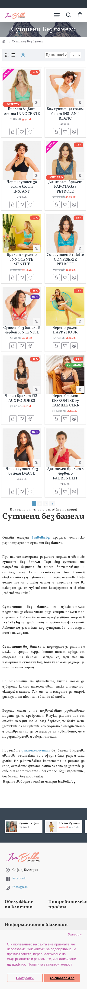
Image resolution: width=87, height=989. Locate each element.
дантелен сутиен (35, 750)
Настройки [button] (25, 978)
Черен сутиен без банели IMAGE (22, 471)
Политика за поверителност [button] (50, 964)
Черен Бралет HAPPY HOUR (65, 330)
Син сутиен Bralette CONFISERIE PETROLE (65, 260)
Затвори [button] (75, 934)
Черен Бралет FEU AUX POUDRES (22, 398)
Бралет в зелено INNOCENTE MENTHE (22, 260)
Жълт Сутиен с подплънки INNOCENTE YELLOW (69, 823)
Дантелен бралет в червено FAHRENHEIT (65, 474)
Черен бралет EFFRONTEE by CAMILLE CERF (65, 401)
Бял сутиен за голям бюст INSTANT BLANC (65, 114)
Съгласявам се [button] (62, 978)
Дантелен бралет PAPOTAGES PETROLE (65, 187)
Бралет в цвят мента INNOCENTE (21, 111)
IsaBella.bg (41, 538)
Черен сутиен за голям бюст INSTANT (21, 187)
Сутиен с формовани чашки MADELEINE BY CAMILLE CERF (30, 823)
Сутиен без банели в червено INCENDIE (21, 330)
